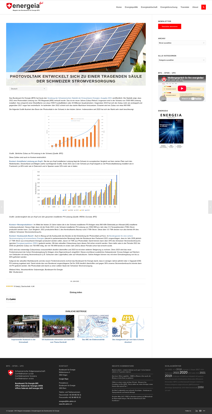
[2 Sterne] (8, 286)
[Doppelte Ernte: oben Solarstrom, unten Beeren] (2, 207)
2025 (170, 370)
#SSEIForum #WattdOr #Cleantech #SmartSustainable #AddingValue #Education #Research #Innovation (184, 379)
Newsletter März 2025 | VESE (120, 396)
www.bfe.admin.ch (65, 404)
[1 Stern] (7, 286)
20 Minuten (176, 376)
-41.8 (174, 370)
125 (166, 370)
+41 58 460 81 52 (74, 397)
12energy (185, 370)
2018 (179, 369)
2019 (168, 375)
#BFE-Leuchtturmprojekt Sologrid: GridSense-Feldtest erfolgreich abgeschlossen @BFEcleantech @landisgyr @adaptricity (184, 385)
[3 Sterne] (10, 286)
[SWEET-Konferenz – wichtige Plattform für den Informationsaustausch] (210, 207)
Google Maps (63, 379)
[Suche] (203, 7)
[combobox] (28, 88)
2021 (202, 372)
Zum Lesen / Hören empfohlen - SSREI (123, 376)
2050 (201, 387)
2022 (176, 372)
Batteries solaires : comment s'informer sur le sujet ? (126, 370)
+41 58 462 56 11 (75, 395)
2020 (183, 372)
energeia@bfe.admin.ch (67, 401)
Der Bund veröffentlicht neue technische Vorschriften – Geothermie (131, 390)
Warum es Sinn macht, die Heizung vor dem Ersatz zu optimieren (131, 377)
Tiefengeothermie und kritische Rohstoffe (123, 392)
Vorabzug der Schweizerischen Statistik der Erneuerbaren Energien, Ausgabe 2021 (79, 98)
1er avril (167, 390)
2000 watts (191, 373)
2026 (197, 373)
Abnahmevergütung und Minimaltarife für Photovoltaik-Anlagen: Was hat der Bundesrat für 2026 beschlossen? (132, 398)
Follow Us (188, 411)
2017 (198, 370)
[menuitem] (119, 7)
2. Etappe (192, 370)
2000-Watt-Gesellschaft (189, 388)
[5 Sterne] (12, 286)
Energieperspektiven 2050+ (27, 243)
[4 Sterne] (11, 286)
